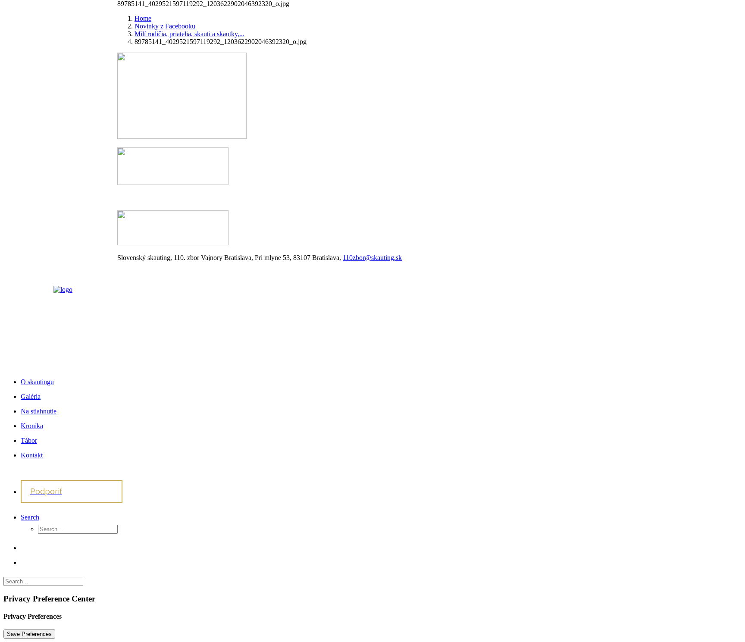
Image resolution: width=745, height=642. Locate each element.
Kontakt (32, 455)
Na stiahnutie (38, 411)
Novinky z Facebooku (165, 26)
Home (143, 18)
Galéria (31, 396)
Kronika (32, 425)
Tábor (29, 440)
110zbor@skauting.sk (372, 257)
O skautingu (37, 381)
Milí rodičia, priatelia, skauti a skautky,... (189, 34)
